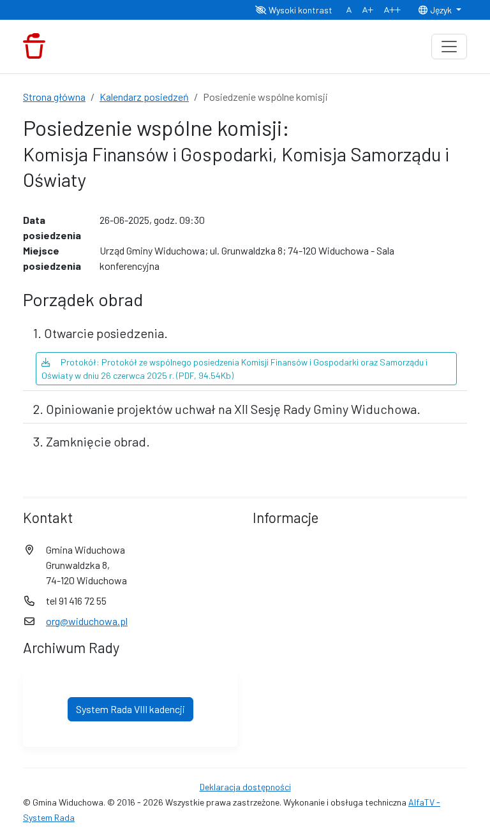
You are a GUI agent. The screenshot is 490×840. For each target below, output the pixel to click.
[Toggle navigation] (449, 46)
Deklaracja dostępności (245, 786)
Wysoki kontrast (299, 9)
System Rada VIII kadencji (130, 709)
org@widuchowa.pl (87, 621)
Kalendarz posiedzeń (144, 97)
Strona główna (54, 97)
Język (441, 9)
